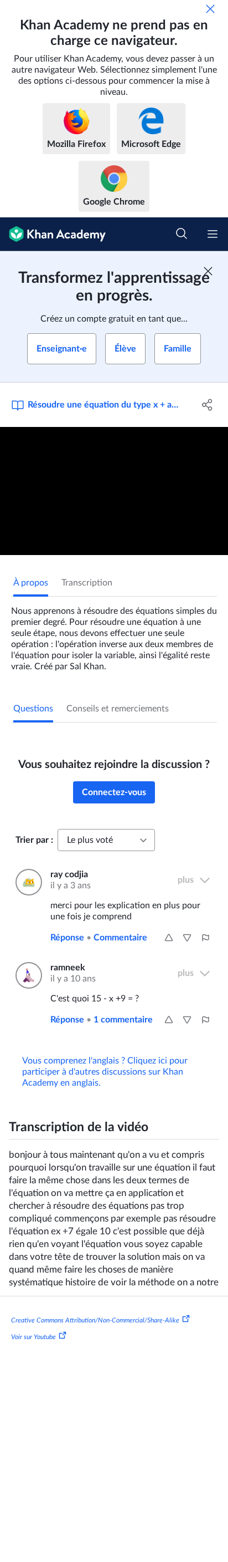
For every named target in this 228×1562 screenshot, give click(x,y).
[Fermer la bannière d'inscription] (208, 271)
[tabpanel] (114, 634)
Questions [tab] (33, 708)
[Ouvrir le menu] (212, 234)
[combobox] (106, 840)
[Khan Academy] (53, 234)
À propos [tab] (30, 582)
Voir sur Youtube (33, 1337)
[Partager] (207, 405)
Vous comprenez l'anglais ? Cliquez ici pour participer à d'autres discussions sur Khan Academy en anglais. (105, 1071)
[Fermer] (210, 9)
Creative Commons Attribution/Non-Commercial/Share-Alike (95, 1320)
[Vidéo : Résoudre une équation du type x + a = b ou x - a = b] (114, 491)
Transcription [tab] (86, 582)
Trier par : (34, 840)
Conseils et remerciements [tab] (117, 708)
